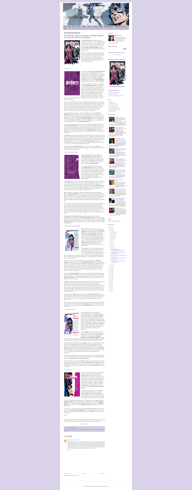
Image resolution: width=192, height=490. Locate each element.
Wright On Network (113, 103)
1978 (110, 289)
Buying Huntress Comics (120, 26)
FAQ (65, 28)
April (111, 244)
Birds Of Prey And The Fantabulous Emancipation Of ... (117, 253)
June (111, 240)
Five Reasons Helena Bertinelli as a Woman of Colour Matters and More (120, 139)
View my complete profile (113, 42)
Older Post (102, 473)
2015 (110, 273)
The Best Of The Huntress (114, 92)
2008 (110, 282)
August (111, 239)
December (112, 232)
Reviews (84, 26)
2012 (110, 278)
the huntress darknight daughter (93, 429)
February (112, 248)
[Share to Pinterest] (85, 427)
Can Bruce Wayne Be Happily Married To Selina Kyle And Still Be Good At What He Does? (120, 119)
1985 (110, 287)
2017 (110, 269)
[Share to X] (82, 427)
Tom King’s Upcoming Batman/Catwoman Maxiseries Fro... (118, 250)
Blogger (106, 486)
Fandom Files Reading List (114, 107)
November (112, 233)
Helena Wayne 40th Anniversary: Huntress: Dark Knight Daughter (121, 128)
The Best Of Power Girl (113, 94)
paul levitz (85, 429)
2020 (110, 230)
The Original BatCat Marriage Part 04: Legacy (120, 209)
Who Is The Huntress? (108, 26)
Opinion (78, 26)
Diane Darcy (119, 35)
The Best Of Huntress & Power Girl (116, 95)
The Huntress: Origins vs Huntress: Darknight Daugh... (117, 261)
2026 (110, 227)
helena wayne (69, 429)
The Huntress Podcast (113, 104)
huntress (74, 429)
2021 (110, 228)
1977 (110, 291)
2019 (110, 266)
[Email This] (79, 427)
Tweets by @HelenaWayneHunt (114, 221)
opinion (81, 429)
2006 (110, 283)
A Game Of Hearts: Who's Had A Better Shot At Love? (120, 190)
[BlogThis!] (81, 427)
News (74, 26)
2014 (110, 275)
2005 (110, 285)
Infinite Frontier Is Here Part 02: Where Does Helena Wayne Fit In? (120, 150)
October (112, 235)
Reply (69, 450)
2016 (110, 271)
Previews (89, 26)
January (112, 264)
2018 (110, 268)
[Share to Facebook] (83, 427)
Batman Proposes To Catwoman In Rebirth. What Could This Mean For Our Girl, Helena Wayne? (120, 160)
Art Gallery (95, 26)
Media (101, 26)
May (111, 242)
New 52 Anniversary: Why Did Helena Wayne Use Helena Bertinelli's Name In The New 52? (120, 171)
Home (65, 26)
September (112, 237)
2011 (110, 280)
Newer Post (66, 473)
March (111, 246)
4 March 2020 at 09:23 (75, 439)
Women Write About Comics (114, 109)
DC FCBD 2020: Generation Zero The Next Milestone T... (118, 259)
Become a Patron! (84, 424)
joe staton (78, 429)
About (69, 26)
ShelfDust (111, 101)
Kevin (69, 439)
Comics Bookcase (112, 106)
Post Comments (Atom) (74, 475)
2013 (110, 276)
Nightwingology (112, 110)
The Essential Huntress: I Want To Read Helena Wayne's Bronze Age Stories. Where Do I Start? (120, 200)
